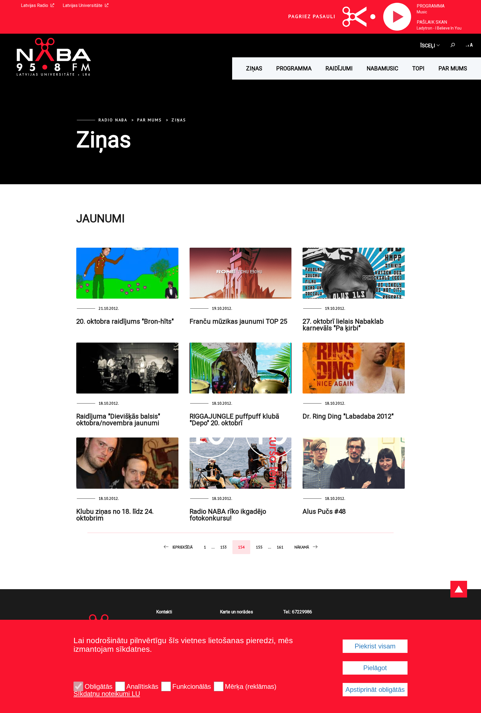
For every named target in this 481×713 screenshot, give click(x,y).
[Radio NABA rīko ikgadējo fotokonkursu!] (241, 462)
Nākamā (302, 547)
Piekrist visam (375, 646)
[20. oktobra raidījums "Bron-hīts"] (127, 273)
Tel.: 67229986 (297, 611)
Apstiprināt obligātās (375, 689)
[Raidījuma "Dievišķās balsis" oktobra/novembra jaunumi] (127, 368)
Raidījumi (339, 68)
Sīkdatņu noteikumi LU (106, 693)
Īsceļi (427, 45)
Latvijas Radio (34, 5)
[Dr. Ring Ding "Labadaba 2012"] (354, 368)
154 (241, 547)
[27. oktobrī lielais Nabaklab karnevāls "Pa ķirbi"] (354, 273)
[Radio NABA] (46, 57)
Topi (418, 68)
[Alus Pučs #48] (354, 462)
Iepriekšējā (182, 547)
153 (223, 547)
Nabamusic (382, 68)
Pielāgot (375, 668)
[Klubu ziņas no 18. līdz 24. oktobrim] (127, 462)
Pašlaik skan (432, 22)
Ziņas (254, 68)
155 (259, 547)
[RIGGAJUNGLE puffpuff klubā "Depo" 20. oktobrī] (241, 368)
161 (280, 547)
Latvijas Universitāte (82, 5)
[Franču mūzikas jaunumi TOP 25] (241, 273)
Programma (431, 6)
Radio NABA (113, 119)
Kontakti (164, 611)
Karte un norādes (236, 611)
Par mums (452, 68)
